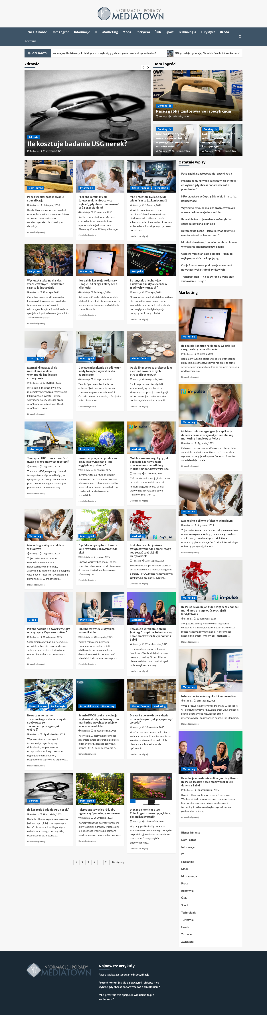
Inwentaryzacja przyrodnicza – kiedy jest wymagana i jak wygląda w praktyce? (98, 462)
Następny (118, 862)
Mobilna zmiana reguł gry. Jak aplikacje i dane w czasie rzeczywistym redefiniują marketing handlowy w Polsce (149, 464)
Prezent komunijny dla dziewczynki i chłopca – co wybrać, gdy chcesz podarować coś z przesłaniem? (98, 202)
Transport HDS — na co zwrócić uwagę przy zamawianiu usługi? (48, 460)
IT (96, 32)
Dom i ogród (60, 32)
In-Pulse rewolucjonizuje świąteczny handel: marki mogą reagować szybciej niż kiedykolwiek (150, 551)
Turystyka (208, 32)
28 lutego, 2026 (51, 292)
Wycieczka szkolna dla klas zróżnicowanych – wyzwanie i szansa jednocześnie (46, 284)
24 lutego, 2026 (102, 292)
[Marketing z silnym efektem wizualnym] (49, 525)
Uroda (224, 32)
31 (106, 862)
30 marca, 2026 (153, 205)
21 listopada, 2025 (103, 637)
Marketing (110, 32)
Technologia (187, 32)
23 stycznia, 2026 (180, 151)
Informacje (82, 32)
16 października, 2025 (105, 730)
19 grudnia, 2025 (51, 466)
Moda (127, 32)
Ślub (158, 32)
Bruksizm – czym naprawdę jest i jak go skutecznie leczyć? (84, 140)
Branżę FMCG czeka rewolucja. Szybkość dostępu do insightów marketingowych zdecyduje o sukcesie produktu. (98, 721)
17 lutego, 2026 (153, 292)
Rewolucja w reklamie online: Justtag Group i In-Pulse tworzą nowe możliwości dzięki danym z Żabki (151, 634)
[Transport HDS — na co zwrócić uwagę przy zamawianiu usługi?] (49, 437)
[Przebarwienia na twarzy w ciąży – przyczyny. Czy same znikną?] (49, 608)
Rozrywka (143, 32)
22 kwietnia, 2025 (52, 151)
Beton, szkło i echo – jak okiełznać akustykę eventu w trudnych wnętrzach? (148, 284)
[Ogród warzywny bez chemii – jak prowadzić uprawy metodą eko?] (100, 525)
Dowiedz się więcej (36, 232)
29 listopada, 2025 (155, 560)
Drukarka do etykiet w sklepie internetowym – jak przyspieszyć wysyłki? (151, 719)
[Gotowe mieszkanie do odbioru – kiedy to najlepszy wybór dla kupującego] (100, 347)
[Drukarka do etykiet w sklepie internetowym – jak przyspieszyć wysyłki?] (151, 695)
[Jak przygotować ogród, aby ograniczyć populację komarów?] (100, 789)
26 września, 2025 (103, 817)
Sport (169, 32)
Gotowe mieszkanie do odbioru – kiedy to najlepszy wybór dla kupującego (99, 371)
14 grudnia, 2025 (51, 553)
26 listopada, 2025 (52, 637)
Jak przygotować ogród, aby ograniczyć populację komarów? (99, 811)
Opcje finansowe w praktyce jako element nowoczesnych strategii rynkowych (151, 371)
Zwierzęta (187, 941)
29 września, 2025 (52, 814)
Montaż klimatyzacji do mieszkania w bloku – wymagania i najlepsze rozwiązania (42, 373)
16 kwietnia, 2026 (103, 212)
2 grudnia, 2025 (102, 557)
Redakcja (34, 151)
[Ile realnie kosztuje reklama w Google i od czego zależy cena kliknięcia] (100, 260)
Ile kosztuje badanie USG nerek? (48, 809)
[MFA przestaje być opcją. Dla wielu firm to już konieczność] (151, 176)
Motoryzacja (189, 876)
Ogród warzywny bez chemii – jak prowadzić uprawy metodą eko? (98, 549)
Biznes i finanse (36, 32)
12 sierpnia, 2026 (180, 116)
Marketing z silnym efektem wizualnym (207, 520)
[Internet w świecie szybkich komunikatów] (100, 608)
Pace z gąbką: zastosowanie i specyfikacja (193, 111)
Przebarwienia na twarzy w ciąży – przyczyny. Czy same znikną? (48, 630)
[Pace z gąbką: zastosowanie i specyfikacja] (49, 176)
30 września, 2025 (154, 727)
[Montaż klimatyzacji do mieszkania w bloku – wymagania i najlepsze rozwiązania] (49, 347)
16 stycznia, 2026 (154, 379)
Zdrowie (31, 41)
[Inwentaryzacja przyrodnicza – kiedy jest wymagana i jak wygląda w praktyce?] (100, 437)
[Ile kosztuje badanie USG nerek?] (49, 789)
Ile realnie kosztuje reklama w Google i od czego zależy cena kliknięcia (98, 284)
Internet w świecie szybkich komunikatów (208, 696)
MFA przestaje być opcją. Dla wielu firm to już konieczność (154, 53)
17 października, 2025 (156, 644)
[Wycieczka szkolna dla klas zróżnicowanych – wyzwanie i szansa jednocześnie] (49, 260)
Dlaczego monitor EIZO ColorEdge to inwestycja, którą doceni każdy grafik (150, 813)
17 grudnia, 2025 (153, 473)
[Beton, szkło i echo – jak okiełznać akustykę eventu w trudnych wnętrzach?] (151, 260)
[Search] (240, 36)
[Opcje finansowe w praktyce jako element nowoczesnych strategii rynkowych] (151, 347)
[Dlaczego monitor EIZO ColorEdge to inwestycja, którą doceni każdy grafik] (151, 789)
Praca (184, 883)
